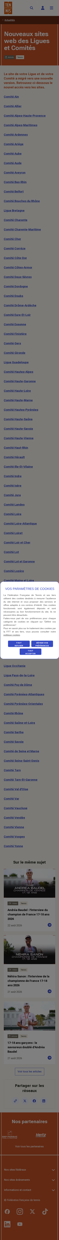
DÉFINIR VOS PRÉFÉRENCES (42, 644)
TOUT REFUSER (19, 644)
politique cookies (11, 635)
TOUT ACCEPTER (30, 652)
